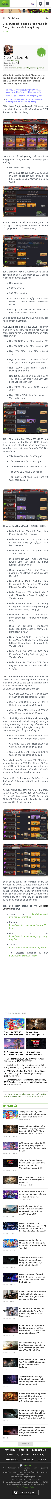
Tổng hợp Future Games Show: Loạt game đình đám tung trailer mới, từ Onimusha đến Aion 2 (35, 1053)
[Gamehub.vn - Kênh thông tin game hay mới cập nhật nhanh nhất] (4, 3)
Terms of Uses (22, 1487)
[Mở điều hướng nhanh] (46, 17)
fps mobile (42, 1094)
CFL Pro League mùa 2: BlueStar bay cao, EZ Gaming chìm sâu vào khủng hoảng (24, 100)
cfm (19, 1096)
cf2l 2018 (39, 1096)
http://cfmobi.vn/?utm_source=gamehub (28, 68)
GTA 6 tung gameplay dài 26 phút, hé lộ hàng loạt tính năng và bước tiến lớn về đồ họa (14, 1053)
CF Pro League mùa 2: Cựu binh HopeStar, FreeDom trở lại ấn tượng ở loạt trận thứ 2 (23, 91)
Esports (42, 1460)
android (12, 1094)
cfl (35, 1096)
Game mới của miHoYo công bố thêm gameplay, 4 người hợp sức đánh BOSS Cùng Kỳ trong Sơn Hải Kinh (36, 1033)
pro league (29, 1096)
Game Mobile (11, 1460)
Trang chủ (10, 1450)
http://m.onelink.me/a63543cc (23, 956)
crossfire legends (10, 1096)
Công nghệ (38, 1455)
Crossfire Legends (16, 57)
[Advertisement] (25, 987)
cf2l (23, 1096)
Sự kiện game (23, 1455)
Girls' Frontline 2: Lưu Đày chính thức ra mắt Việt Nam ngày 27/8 (31, 1179)
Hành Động (14, 61)
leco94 (5, 31)
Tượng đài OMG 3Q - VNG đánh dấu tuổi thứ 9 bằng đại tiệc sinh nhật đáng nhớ (14, 1033)
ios (17, 1094)
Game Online (28, 1460)
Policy (32, 1487)
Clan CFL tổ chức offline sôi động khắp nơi (23, 96)
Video (10, 1455)
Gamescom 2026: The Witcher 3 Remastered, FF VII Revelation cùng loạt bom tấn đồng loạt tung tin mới (25, 1082)
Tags (6, 1094)
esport (28, 1094)
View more (25, 1443)
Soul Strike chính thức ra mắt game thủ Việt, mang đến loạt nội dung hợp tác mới (32, 1194)
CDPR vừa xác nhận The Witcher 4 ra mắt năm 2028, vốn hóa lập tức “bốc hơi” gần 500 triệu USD (25, 1073)
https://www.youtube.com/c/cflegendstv (27, 947)
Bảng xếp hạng (39, 1450)
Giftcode (23, 1450)
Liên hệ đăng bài (27, 1492)
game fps (22, 1094)
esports (34, 1094)
